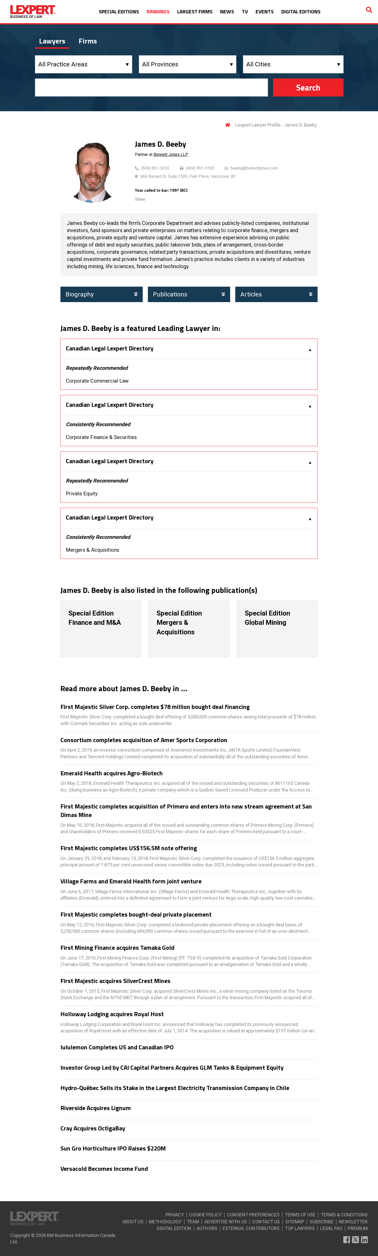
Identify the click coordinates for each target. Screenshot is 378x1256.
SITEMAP (294, 1221)
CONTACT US (266, 1221)
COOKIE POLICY (205, 1214)
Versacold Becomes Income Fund (104, 1168)
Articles (251, 294)
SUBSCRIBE (322, 1221)
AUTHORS (207, 1228)
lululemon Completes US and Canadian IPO (117, 1047)
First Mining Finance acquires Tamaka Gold (117, 947)
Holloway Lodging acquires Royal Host (112, 1014)
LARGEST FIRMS (194, 11)
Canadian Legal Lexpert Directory (110, 348)
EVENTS (265, 11)
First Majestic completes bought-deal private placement (136, 914)
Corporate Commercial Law (97, 381)
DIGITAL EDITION (174, 1228)
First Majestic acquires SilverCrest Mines (115, 981)
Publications (170, 294)
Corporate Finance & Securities (101, 437)
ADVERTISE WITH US (225, 1221)
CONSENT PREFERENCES (253, 1214)
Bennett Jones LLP (171, 154)
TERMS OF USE (300, 1214)
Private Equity (81, 493)
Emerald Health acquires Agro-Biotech (111, 773)
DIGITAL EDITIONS (300, 11)
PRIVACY (175, 1214)
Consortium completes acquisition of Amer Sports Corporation (143, 740)
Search (308, 87)
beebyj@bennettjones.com (254, 168)
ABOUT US (132, 1221)
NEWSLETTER (353, 1221)
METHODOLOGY (165, 1221)
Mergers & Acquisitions (92, 550)
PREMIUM (358, 1228)
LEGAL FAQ (331, 1228)
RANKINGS (158, 11)
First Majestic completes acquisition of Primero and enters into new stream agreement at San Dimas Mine (186, 810)
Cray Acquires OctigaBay (92, 1128)
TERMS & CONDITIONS (344, 1214)
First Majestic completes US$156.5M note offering (128, 848)
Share (140, 199)
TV (245, 11)
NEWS (227, 11)
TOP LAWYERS (300, 1228)
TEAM (193, 1221)
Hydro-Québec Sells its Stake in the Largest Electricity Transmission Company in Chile (174, 1088)
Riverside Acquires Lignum (95, 1108)
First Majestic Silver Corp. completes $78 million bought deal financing (155, 706)
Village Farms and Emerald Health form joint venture (131, 881)
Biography (80, 294)
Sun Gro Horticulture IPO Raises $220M (113, 1148)
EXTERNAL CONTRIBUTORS (251, 1228)
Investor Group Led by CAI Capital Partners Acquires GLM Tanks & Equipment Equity (172, 1067)
